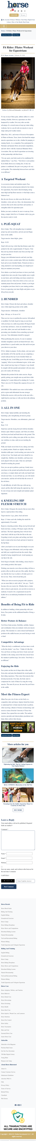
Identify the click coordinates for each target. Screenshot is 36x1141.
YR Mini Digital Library (8, 1054)
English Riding (5, 915)
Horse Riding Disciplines (8, 925)
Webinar (18, 20)
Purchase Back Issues (7, 1048)
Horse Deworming (6, 1000)
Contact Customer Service (8, 1072)
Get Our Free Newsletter (7, 1051)
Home (3, 31)
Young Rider (4, 1058)
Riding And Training (6, 912)
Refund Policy (5, 1092)
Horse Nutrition (5, 1017)
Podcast (12, 20)
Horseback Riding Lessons (8, 932)
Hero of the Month (17, 22)
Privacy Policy (5, 1085)
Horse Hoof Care (5, 1010)
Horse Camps (4, 922)
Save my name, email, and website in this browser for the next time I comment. (17, 870)
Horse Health (4, 1007)
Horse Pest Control (6, 1020)
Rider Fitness (16, 35)
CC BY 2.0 (30, 110)
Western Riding (5, 941)
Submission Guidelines (7, 1075)
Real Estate (26, 22)
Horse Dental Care (6, 997)
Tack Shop (24, 20)
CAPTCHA (5, 875)
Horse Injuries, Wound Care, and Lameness (13, 1013)
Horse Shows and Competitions (9, 928)
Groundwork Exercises (7, 918)
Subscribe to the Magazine (8, 1044)
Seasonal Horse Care (6, 1033)
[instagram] (24, 11)
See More (18, 810)
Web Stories (4, 1098)
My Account (5, 20)
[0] (11, 11)
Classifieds (4, 1095)
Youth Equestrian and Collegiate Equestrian (13, 945)
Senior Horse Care (6, 1037)
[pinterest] (21, 11)
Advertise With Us (6, 1079)
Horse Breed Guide (6, 908)
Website (3, 863)
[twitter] (18, 11)
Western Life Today (6, 1061)
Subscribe (14, 15)
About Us (3, 1069)
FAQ (2, 1082)
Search (23, 15)
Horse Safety (4, 1023)
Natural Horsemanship (7, 935)
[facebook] (15, 11)
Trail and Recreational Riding (9, 938)
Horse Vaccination (6, 1027)
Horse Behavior (5, 993)
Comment (4, 829)
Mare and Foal (5, 1030)
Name (3, 854)
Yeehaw (4, 110)
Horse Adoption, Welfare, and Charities (12, 990)
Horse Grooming (5, 1003)
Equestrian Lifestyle (6, 35)
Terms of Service (5, 1088)
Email (3, 858)
